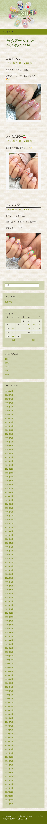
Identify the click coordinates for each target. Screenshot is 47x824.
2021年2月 (9, 648)
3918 (7, 367)
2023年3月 (9, 551)
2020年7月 (9, 675)
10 (34, 325)
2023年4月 (9, 547)
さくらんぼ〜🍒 (16, 136)
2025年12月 (9, 422)
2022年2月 (9, 601)
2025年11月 (9, 426)
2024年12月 (9, 469)
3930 (7, 374)
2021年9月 (9, 621)
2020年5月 (9, 683)
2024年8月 (9, 484)
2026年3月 (9, 410)
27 (13, 336)
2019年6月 (9, 726)
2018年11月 (9, 753)
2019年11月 (9, 706)
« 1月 (13, 340)
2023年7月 (9, 535)
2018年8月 (9, 765)
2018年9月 (9, 761)
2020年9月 (9, 667)
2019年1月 (9, 745)
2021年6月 (9, 632)
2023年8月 (9, 531)
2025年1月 (9, 465)
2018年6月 (9, 772)
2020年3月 (9, 691)
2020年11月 (9, 660)
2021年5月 (9, 636)
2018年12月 (9, 749)
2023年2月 (9, 554)
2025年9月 (9, 434)
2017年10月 (9, 800)
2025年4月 (9, 453)
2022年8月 (9, 578)
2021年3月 (9, 644)
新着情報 (28, 63)
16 (29, 328)
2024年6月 (9, 492)
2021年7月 (9, 628)
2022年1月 (9, 605)
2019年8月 (9, 718)
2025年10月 (9, 430)
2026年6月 (9, 399)
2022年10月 (9, 570)
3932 (7, 363)
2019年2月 (9, 741)
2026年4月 (9, 407)
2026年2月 (9, 414)
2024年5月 (9, 496)
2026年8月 (9, 391)
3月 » (34, 340)
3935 (7, 359)
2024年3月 (9, 504)
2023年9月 (9, 527)
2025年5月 (9, 449)
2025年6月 (9, 445)
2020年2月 (9, 695)
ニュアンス (13, 58)
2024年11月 (9, 473)
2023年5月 (9, 543)
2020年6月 (9, 679)
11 (39, 325)
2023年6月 (9, 539)
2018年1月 (9, 788)
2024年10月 (9, 477)
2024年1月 (9, 512)
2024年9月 (9, 480)
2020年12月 (9, 656)
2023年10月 (9, 523)
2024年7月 (9, 488)
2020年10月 (9, 663)
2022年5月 (9, 589)
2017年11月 (9, 796)
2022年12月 (9, 562)
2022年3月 (9, 597)
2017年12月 (9, 792)
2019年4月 (9, 733)
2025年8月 (9, 438)
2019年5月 (9, 730)
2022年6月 (9, 586)
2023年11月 (9, 519)
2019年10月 (9, 710)
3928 (7, 371)
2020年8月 (9, 671)
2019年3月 (9, 737)
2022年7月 (9, 582)
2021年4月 (9, 640)
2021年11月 (9, 613)
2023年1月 (9, 558)
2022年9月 (9, 574)
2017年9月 (9, 804)
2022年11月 (9, 566)
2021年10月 (9, 617)
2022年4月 (9, 593)
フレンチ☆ (13, 205)
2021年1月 (9, 652)
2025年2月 (9, 461)
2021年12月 (9, 609)
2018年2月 (9, 784)
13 (13, 328)
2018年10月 (9, 757)
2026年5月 (9, 403)
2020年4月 (9, 687)
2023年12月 (9, 516)
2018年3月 (9, 780)
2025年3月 (9, 457)
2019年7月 (9, 722)
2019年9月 (9, 714)
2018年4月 (9, 776)
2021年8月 (9, 624)
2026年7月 (9, 395)
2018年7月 (9, 769)
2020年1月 (9, 698)
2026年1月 (9, 418)
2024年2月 (9, 508)
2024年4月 (9, 500)
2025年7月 (9, 442)
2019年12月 (9, 702)
